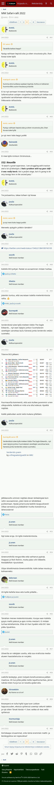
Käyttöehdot (19, 769)
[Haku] (51, 3)
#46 (51, 211)
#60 (51, 728)
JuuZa (11, 201)
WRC (31, 455)
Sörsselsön (14, 689)
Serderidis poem (14, 452)
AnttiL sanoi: (8, 123)
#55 (51, 588)
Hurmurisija (14, 719)
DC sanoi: (6, 44)
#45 (51, 191)
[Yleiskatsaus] (46, 3)
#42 (51, 73)
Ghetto (12, 281)
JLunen (12, 522)
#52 (51, 430)
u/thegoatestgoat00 (17, 455)
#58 (51, 672)
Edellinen (13, 22)
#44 (51, 152)
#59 (51, 699)
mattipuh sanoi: (9, 79)
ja (10, 274)
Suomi (6, 765)
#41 (51, 37)
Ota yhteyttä (7, 769)
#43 (51, 116)
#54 (51, 552)
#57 (51, 649)
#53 (51, 531)
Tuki (42, 769)
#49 (51, 291)
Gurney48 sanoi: (9, 437)
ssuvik (12, 255)
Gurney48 (13, 310)
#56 (51, 614)
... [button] (30, 22)
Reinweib (13, 142)
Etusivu (5, 772)
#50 (51, 320)
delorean (13, 578)
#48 (51, 264)
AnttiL (5, 17)
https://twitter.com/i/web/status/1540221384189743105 (27, 248)
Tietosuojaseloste (32, 769)
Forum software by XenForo (21, 777)
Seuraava (40, 22)
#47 (51, 244)
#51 (51, 350)
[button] (3, 3)
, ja (12, 303)
